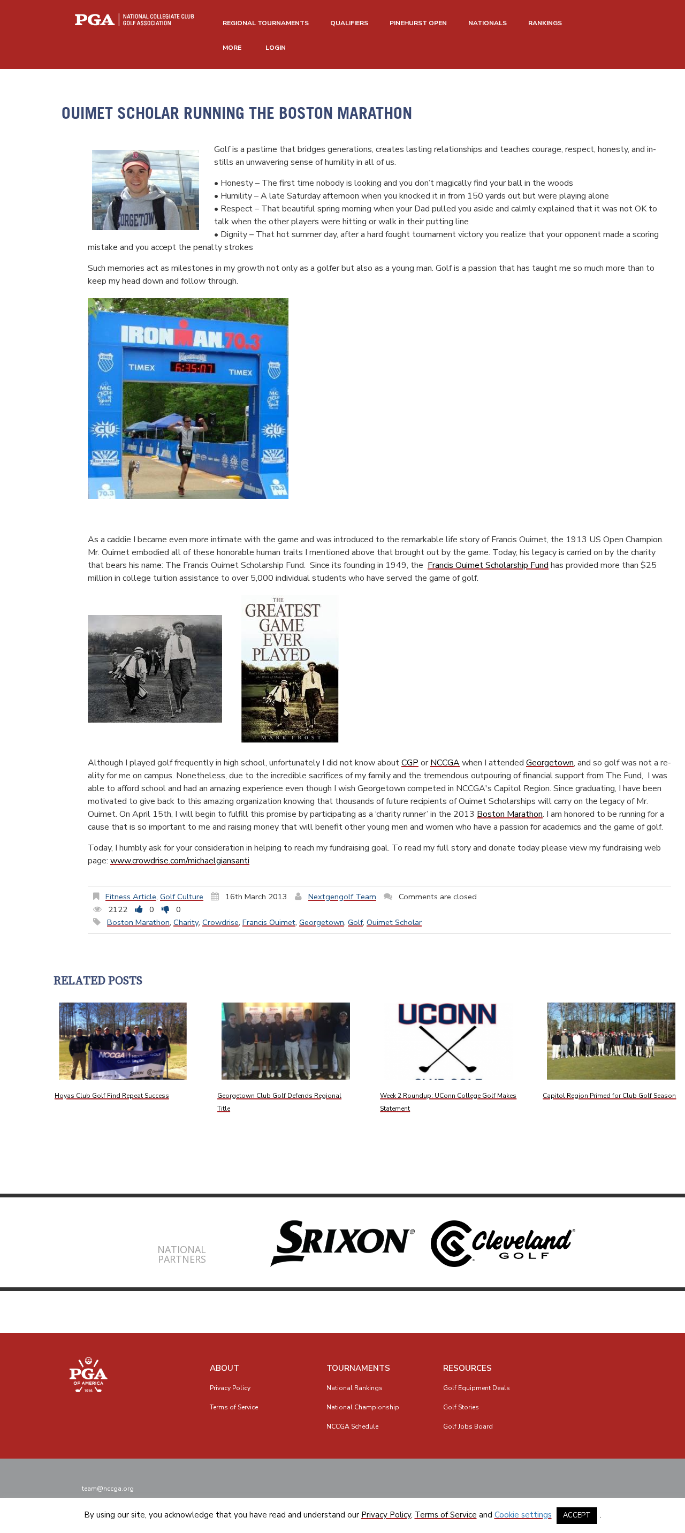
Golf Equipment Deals (476, 1388)
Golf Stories (461, 1407)
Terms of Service (234, 1407)
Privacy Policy (230, 1388)
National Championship (362, 1407)
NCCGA (445, 763)
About (224, 1368)
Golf (355, 922)
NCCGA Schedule (352, 1426)
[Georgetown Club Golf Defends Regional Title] (286, 1041)
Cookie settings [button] (523, 1514)
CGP (409, 763)
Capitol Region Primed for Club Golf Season (609, 1095)
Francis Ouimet (268, 922)
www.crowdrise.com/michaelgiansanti (179, 861)
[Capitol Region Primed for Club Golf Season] (611, 1041)
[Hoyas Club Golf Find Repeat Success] (123, 1041)
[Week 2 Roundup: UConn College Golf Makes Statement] (448, 1041)
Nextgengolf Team (342, 896)
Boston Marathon (510, 814)
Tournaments (358, 1368)
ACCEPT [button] (577, 1515)
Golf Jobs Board (468, 1426)
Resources (467, 1368)
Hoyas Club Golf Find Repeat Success (112, 1095)
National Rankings (354, 1388)
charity (186, 922)
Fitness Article (130, 896)
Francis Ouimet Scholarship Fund (488, 565)
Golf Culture (181, 896)
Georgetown (550, 763)
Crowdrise (220, 922)
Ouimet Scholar (394, 922)
